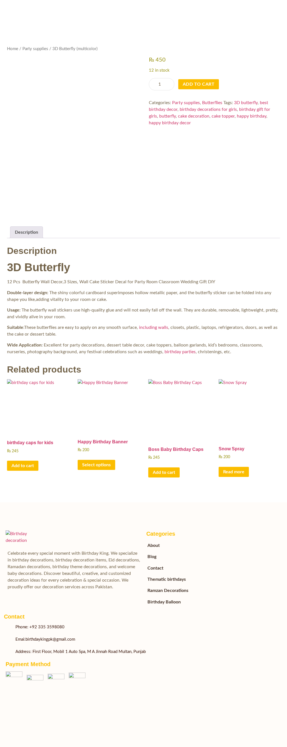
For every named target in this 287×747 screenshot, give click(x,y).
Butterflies (212, 102)
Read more (233, 472)
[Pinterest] (116, 704)
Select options (96, 465)
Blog (151, 556)
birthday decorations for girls (208, 109)
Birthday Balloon (164, 602)
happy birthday (251, 116)
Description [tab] (26, 232)
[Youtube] (116, 687)
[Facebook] (96, 687)
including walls (153, 327)
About (153, 545)
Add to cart (199, 84)
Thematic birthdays (166, 579)
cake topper (223, 116)
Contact (155, 568)
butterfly (167, 116)
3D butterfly (246, 102)
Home (12, 49)
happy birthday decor (170, 123)
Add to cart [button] (22, 465)
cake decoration (193, 116)
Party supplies (35, 49)
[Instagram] (137, 687)
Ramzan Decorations (167, 590)
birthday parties (180, 352)
